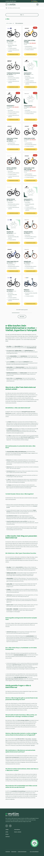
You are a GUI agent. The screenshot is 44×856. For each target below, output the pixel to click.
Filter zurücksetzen (19, 23)
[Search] (6, 8)
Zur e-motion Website (34, 851)
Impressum (8, 851)
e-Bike (7, 831)
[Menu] (7, 4)
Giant (7, 740)
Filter (21, 14)
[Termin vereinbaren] (37, 4)
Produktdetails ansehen (13, 54)
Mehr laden (22, 316)
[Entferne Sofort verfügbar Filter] (13, 23)
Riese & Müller (28, 739)
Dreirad (7, 834)
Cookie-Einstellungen (22, 851)
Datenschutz (13, 851)
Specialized (34, 739)
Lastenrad (7, 836)
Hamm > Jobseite (17, 831)
